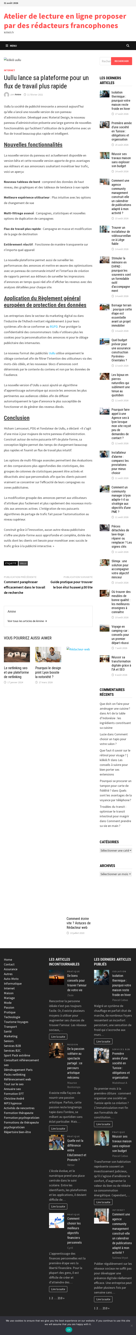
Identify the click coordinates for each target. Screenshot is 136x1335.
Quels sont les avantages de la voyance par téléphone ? (116, 795)
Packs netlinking (15, 1074)
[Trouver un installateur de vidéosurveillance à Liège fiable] (104, 228)
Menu (13, 45)
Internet (9, 70)
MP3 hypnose (13, 1103)
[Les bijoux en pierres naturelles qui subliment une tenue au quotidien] (104, 375)
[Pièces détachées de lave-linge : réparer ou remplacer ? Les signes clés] (104, 527)
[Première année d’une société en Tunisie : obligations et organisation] (104, 124)
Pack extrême (21, 1055)
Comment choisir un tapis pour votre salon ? (114, 739)
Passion (9, 1007)
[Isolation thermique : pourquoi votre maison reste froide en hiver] (104, 93)
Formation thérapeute (18, 1113)
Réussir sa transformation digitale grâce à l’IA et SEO (121, 663)
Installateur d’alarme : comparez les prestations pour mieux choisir (120, 463)
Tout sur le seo (14, 1084)
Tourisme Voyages (16, 1022)
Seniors (9, 1041)
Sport (7, 1055)
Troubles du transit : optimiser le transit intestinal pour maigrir (114, 811)
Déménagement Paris (18, 1070)
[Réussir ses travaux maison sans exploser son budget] (104, 154)
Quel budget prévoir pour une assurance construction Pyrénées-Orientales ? (121, 350)
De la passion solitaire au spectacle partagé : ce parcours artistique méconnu (75, 1063)
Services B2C (12, 1050)
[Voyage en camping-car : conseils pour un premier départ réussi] (104, 627)
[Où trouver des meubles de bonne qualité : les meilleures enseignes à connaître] (104, 592)
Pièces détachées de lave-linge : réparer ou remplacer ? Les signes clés (122, 536)
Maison (8, 993)
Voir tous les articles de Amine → (27, 621)
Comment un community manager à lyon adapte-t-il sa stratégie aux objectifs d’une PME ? (121, 499)
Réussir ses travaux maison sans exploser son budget (121, 160)
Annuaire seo (12, 1089)
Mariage (9, 998)
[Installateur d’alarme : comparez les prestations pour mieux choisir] (104, 453)
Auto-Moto (11, 979)
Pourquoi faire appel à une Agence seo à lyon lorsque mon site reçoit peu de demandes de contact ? (121, 424)
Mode (8, 1003)
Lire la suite (58, 1036)
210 (60, 1298)
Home (8, 959)
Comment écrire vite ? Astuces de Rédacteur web (79, 923)
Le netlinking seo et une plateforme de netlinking (16, 672)
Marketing (11, 1036)
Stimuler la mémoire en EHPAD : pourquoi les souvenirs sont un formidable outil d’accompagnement (121, 274)
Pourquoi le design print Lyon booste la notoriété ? (48, 672)
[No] (131, 1325)
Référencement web (17, 1079)
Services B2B (12, 1046)
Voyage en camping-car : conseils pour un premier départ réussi (120, 635)
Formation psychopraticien (21, 1118)
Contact (9, 964)
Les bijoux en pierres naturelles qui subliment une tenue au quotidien (121, 385)
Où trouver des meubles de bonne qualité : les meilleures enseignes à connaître (121, 602)
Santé (8, 1031)
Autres (8, 974)
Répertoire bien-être (17, 1132)
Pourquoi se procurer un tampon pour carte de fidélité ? (115, 785)
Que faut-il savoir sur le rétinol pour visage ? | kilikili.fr (115, 755)
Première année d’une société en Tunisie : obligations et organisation (122, 131)
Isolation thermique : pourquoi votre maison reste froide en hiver (121, 100)
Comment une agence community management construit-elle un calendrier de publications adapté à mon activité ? (121, 197)
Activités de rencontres (19, 1108)
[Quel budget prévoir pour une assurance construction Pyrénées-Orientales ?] (104, 340)
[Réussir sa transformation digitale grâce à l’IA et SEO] (104, 658)
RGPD (54, 326)
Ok (68, 1329)
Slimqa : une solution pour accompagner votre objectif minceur (120, 569)
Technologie (12, 1017)
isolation (119, 971)
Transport (10, 1027)
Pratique (9, 1012)
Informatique (13, 983)
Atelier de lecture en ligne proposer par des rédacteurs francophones (65, 20)
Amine (18, 94)
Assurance (10, 969)
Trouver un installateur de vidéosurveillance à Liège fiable (121, 236)
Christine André (14, 1098)
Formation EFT (14, 1094)
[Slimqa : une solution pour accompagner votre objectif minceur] (104, 562)
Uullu (52, 353)
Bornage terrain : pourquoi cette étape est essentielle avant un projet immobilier (122, 315)
